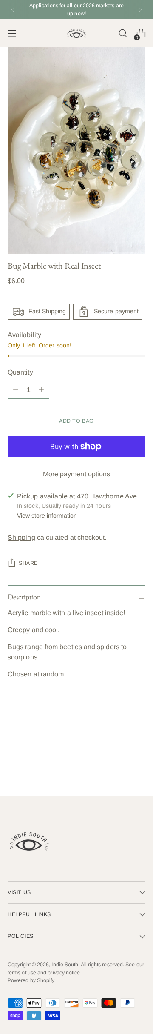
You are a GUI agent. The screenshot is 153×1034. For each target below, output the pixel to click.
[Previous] (12, 9)
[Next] (140, 9)
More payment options (76, 474)
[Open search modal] (122, 33)
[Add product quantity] (15, 389)
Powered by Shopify (31, 980)
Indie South (64, 965)
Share (28, 563)
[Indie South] (76, 33)
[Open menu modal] (12, 33)
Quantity (20, 372)
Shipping (21, 537)
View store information (47, 515)
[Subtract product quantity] (41, 389)
